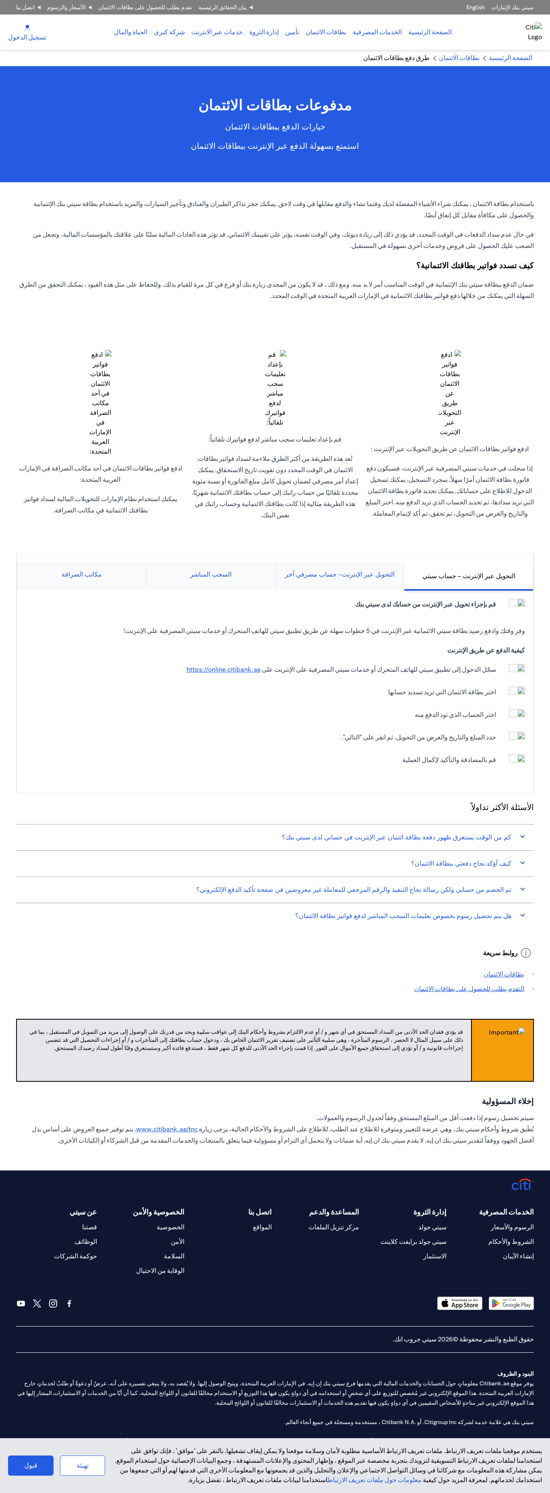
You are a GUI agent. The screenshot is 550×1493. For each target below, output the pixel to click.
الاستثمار (435, 1256)
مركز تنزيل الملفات (333, 1227)
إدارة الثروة (264, 32)
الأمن (177, 1241)
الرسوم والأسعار (512, 1227)
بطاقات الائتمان (326, 32)
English (475, 7)
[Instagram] (53, 1303)
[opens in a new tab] (511, 1303)
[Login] (27, 27)
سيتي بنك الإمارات (512, 7)
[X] (37, 1303)
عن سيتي (83, 1212)
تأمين (292, 32)
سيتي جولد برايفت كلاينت (413, 1241)
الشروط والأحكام (511, 1241)
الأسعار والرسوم (66, 7)
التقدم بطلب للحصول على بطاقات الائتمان (469, 989)
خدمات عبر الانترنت (217, 32)
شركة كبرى (169, 32)
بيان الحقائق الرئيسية (222, 7)
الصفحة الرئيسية (430, 32)
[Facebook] (69, 1303)
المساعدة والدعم (334, 1212)
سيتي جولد (432, 1227)
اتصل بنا (25, 7)
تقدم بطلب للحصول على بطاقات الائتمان (145, 7)
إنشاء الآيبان (518, 1256)
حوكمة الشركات (75, 1256)
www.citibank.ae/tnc (167, 1129)
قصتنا (89, 1227)
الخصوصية (170, 1227)
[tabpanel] (275, 688)
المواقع (262, 1227)
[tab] (377, 32)
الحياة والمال (130, 32)
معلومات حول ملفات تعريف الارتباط (375, 1480)
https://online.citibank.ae (223, 669)
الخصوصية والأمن (158, 1212)
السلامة (174, 1256)
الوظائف (85, 1241)
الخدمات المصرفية (377, 32)
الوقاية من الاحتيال (160, 1270)
